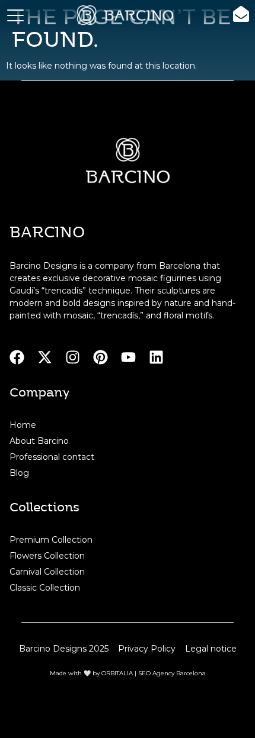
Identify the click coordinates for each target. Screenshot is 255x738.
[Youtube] (128, 357)
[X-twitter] (44, 357)
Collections (44, 506)
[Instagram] (72, 357)
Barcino (47, 231)
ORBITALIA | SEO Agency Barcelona (153, 673)
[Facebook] (16, 357)
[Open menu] (15, 15)
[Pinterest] (100, 357)
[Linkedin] (156, 357)
